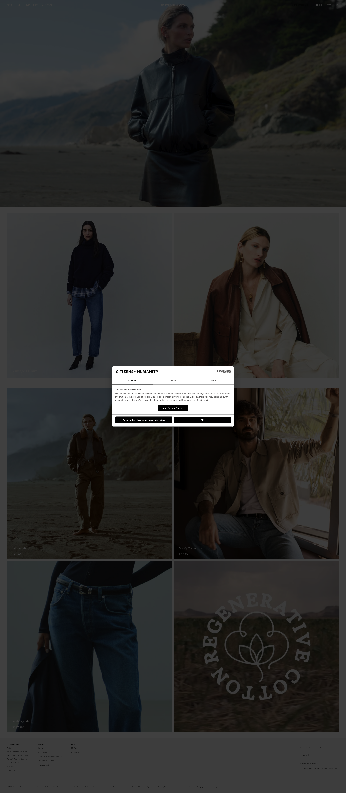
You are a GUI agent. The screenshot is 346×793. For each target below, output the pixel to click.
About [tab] (214, 380)
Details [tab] (173, 380)
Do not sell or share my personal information (144, 420)
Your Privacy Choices (173, 408)
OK (202, 420)
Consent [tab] (132, 380)
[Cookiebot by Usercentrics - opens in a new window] (219, 372)
